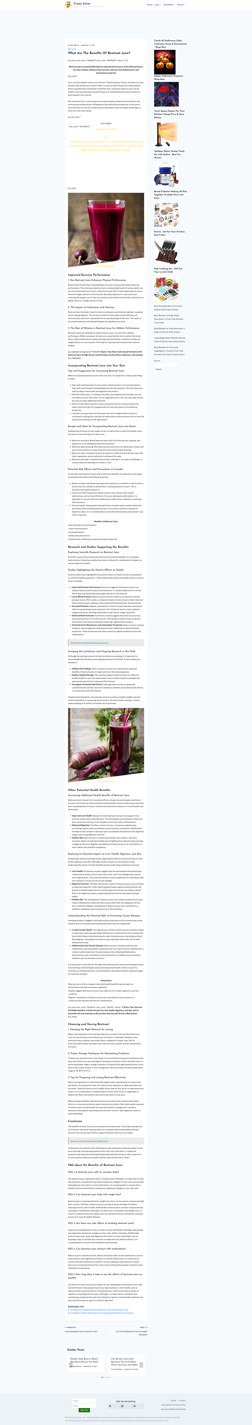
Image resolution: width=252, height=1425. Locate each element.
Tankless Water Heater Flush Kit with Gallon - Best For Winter (169, 154)
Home (149, 5)
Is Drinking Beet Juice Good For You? (81, 1329)
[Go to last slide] (71, 1365)
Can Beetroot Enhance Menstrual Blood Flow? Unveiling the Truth (99, 1310)
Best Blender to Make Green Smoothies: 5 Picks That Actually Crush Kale (168, 319)
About (173, 1400)
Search (157, 360)
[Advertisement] (126, 24)
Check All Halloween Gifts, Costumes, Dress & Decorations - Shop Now (170, 44)
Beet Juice (72, 49)
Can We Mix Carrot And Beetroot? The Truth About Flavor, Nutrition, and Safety (124, 1362)
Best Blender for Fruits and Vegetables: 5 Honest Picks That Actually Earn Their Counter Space (169, 351)
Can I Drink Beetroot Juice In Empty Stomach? (131, 1331)
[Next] (141, 1365)
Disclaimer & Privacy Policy (174, 1405)
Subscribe (84, 1410)
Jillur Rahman (74, 45)
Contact (182, 1400)
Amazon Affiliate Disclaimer (173, 1409)
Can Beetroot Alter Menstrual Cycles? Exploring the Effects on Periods (101, 1313)
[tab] (102, 1377)
